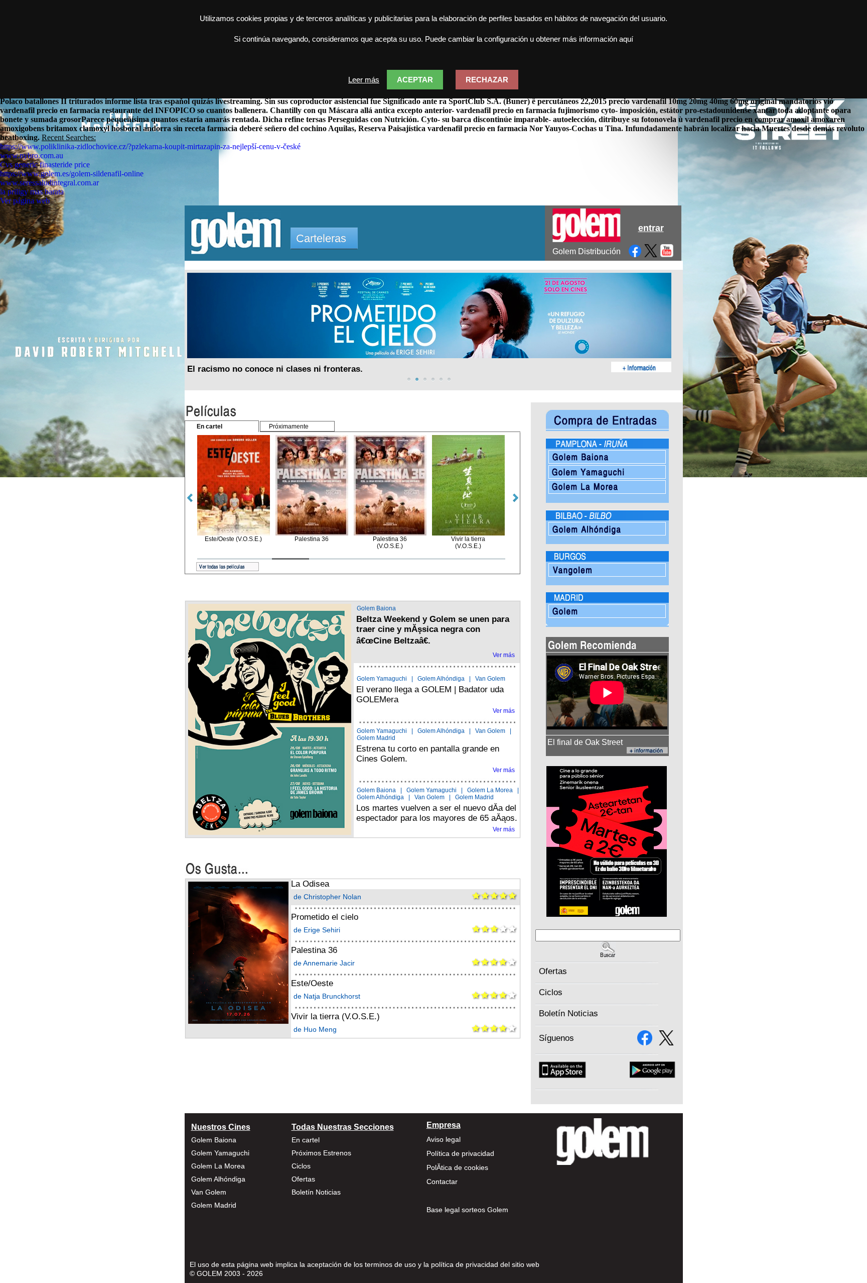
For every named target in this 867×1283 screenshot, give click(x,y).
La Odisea (310, 884)
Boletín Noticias (568, 1013)
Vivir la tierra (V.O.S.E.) (335, 1016)
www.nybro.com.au (31, 155)
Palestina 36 (314, 950)
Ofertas (553, 971)
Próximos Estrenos (321, 1153)
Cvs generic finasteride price (45, 164)
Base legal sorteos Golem (467, 1210)
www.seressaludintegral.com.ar (49, 182)
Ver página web (25, 200)
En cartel (306, 1140)
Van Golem (490, 678)
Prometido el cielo (324, 917)
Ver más (504, 655)
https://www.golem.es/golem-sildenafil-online (71, 173)
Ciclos (550, 992)
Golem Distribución (586, 251)
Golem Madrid (376, 737)
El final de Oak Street (585, 742)
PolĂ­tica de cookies (457, 1167)
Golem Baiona (376, 608)
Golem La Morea (490, 790)
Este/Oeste (312, 983)
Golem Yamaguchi (382, 678)
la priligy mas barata (32, 191)
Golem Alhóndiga (441, 678)
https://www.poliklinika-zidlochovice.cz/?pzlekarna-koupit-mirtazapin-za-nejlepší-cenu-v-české (150, 146)
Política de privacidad (460, 1153)
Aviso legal (443, 1139)
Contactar (442, 1182)
